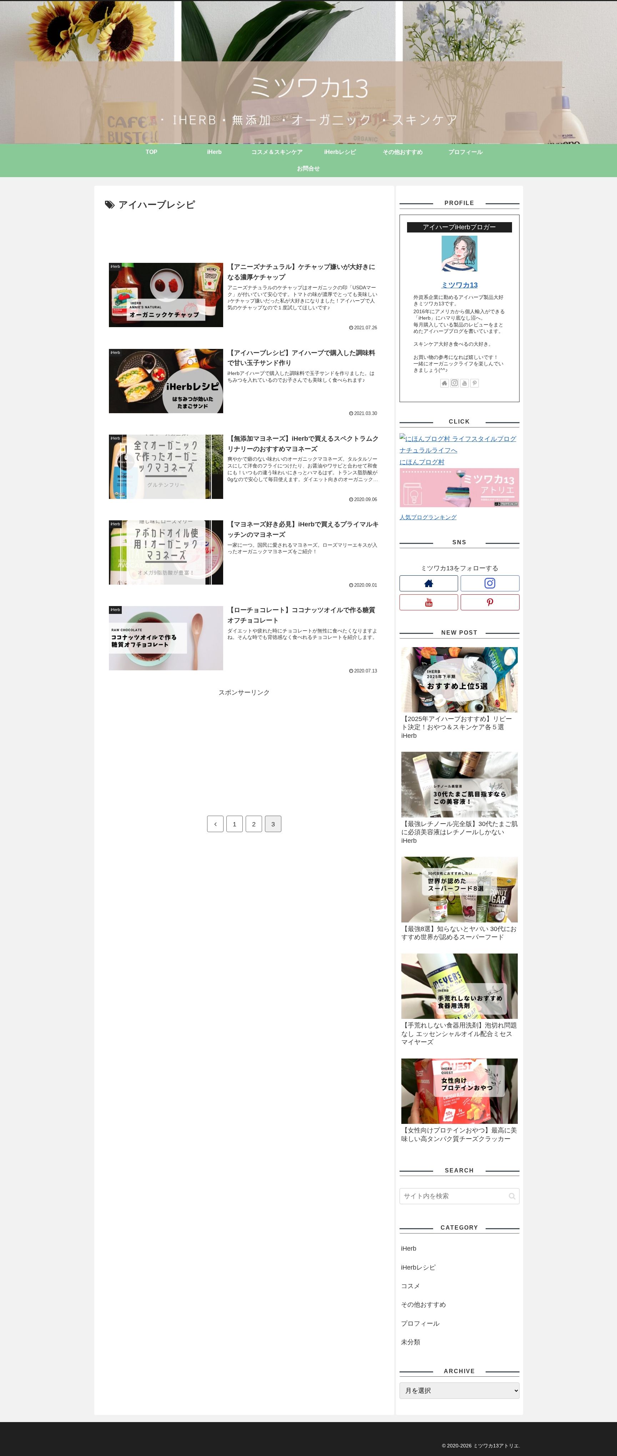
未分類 (410, 1342)
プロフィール (420, 1323)
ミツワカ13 (459, 285)
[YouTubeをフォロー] (464, 383)
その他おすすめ (423, 1304)
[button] (512, 1196)
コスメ (410, 1286)
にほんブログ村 (422, 462)
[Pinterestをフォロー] (474, 383)
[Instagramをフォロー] (454, 383)
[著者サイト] (444, 383)
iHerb (408, 1248)
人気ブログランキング (428, 517)
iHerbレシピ (418, 1267)
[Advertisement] (244, 233)
